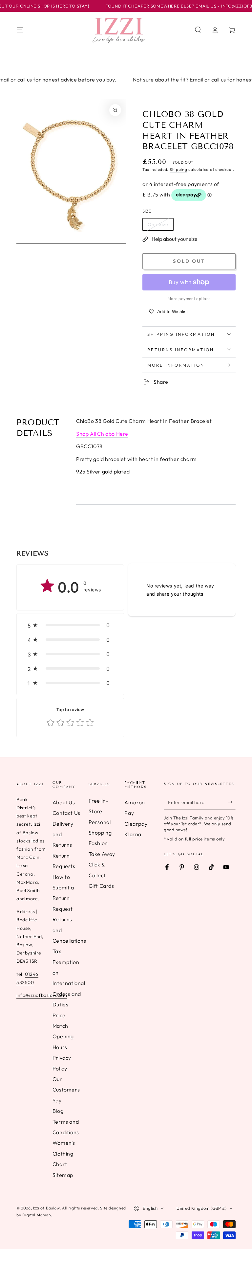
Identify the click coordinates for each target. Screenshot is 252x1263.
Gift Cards (101, 886)
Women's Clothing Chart (63, 1153)
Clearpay (135, 823)
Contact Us (66, 813)
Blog (57, 1111)
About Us (63, 802)
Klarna (132, 834)
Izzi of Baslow (46, 1208)
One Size (158, 224)
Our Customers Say (66, 1090)
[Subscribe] (232, 802)
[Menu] (20, 30)
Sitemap (62, 1175)
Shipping (178, 169)
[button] (197, 30)
